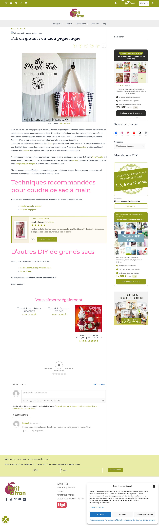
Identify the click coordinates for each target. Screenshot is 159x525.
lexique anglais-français (25, 164)
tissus (50, 143)
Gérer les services (97, 507)
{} (55, 400)
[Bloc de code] (48, 400)
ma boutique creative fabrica (70, 499)
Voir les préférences (145, 514)
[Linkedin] (92, 46)
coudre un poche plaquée (30, 206)
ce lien (75, 160)
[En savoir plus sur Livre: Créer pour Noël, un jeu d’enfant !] (88, 318)
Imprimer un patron (66, 495)
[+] (58, 400)
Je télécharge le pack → (131, 282)
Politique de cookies (97, 520)
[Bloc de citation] (44, 400)
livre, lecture (88, 341)
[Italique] (27, 400)
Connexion (101, 384)
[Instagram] (6, 3)
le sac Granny (26, 271)
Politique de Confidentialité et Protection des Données (123, 520)
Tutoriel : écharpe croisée (59, 309)
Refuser (122, 514)
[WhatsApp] (98, 46)
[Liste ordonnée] (38, 400)
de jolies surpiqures (28, 210)
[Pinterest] (16, 3)
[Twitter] (80, 46)
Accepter (100, 514)
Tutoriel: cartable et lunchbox (29, 309)
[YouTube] (11, 3)
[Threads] (26, 3)
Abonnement (115, 470)
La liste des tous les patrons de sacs (35, 268)
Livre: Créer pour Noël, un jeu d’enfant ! (89, 336)
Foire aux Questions (66, 488)
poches (83, 147)
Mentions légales (149, 520)
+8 (142, 78)
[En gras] (24, 400)
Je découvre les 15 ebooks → (131, 113)
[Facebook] (21, 3)
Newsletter (62, 484)
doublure (25, 150)
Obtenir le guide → (47, 239)
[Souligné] (31, 400)
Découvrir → (131, 206)
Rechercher (119, 37)
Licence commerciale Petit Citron (127, 201)
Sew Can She (64, 123)
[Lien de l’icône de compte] (116, 3)
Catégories (118, 142)
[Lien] (51, 400)
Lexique (60, 491)
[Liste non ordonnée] (41, 400)
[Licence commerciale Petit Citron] (131, 179)
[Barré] (34, 400)
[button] (154, 486)
